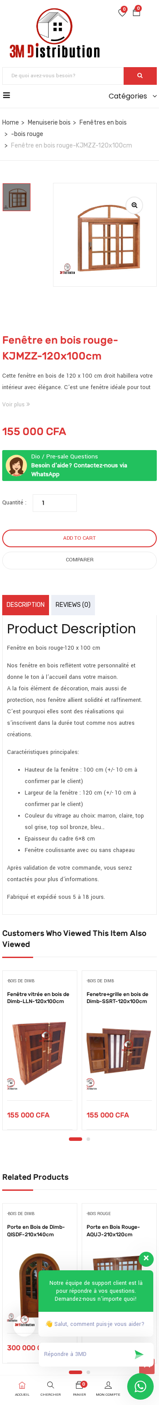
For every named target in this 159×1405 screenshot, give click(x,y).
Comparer (80, 560)
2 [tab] (88, 1139)
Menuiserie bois (49, 122)
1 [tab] (75, 1139)
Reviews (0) (73, 605)
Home (10, 122)
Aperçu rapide (40, 1078)
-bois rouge (27, 134)
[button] (136, 13)
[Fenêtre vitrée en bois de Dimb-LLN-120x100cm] (39, 1053)
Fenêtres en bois (103, 122)
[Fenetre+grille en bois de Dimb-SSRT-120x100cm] (119, 1053)
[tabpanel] (40, 1053)
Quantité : (14, 503)
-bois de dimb (20, 981)
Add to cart (79, 538)
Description (26, 605)
